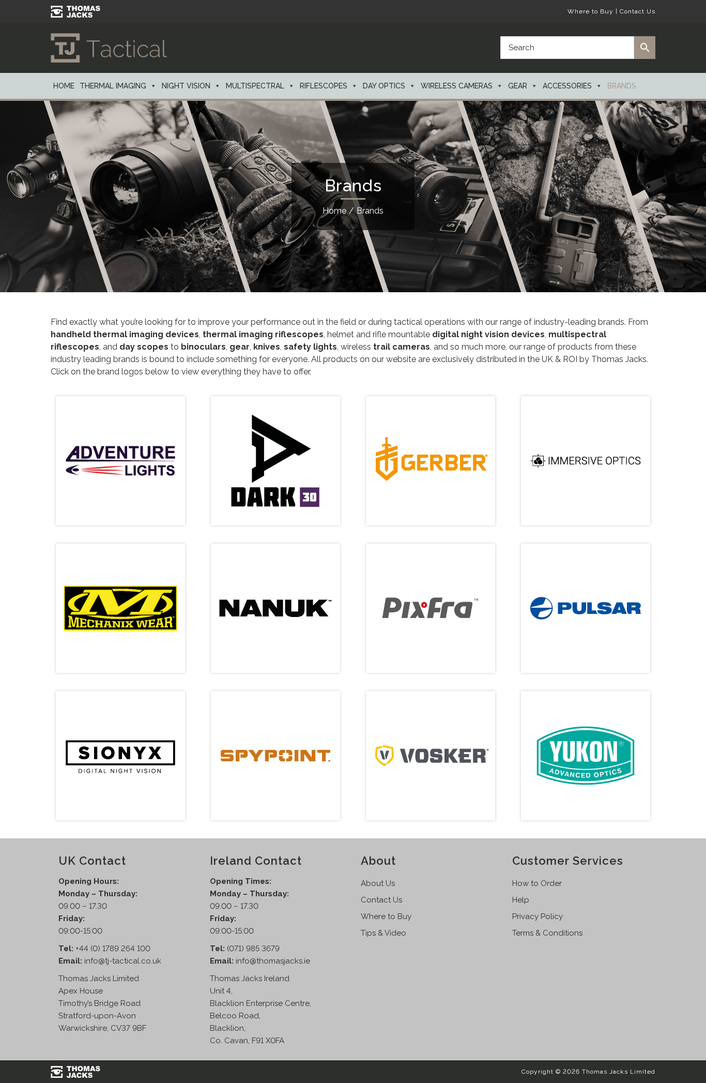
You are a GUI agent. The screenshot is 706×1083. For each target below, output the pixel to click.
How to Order (537, 883)
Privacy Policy (537, 916)
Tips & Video (383, 933)
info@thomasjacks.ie (273, 961)
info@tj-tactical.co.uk (122, 961)
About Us (378, 883)
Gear (517, 86)
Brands (621, 86)
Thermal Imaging (113, 86)
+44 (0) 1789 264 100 (112, 948)
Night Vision (186, 86)
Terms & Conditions (547, 933)
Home (63, 86)
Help (520, 900)
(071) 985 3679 (253, 948)
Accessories (567, 86)
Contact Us (637, 11)
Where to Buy (590, 11)
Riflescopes (323, 86)
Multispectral (255, 86)
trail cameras (401, 347)
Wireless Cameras (457, 86)
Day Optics (384, 86)
